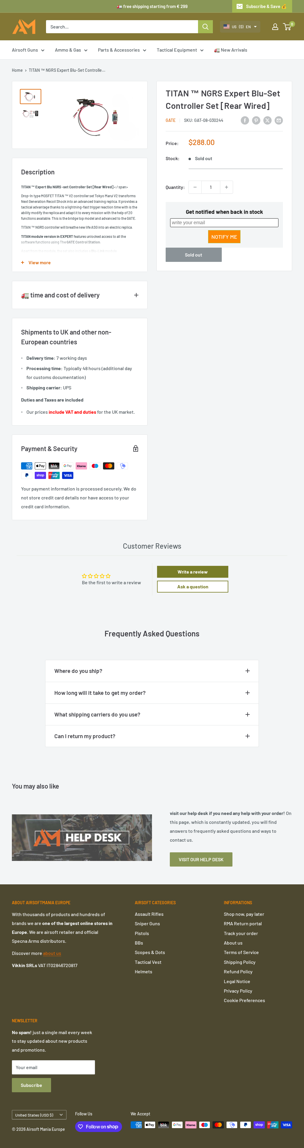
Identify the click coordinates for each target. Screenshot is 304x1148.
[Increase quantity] (226, 187)
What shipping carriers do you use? (97, 714)
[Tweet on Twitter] (267, 120)
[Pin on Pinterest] (256, 120)
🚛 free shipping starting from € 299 (152, 6)
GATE (170, 120)
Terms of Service (241, 952)
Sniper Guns (147, 923)
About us (233, 942)
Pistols (142, 933)
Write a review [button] (193, 571)
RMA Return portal (243, 923)
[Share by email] (279, 120)
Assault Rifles (149, 914)
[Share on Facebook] (245, 120)
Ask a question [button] (192, 586)
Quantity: (175, 187)
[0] (287, 26)
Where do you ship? (78, 670)
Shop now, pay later (244, 914)
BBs (139, 942)
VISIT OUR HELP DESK (201, 859)
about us (52, 953)
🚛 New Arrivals (230, 49)
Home (17, 70)
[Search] (205, 26)
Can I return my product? (84, 736)
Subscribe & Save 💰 (266, 6)
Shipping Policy (240, 962)
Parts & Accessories (119, 49)
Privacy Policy (238, 990)
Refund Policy (238, 971)
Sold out (193, 254)
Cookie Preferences (244, 1000)
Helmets (143, 971)
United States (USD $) (34, 1114)
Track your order (241, 933)
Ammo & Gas (68, 49)
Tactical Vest (148, 962)
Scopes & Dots (150, 952)
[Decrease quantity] (195, 187)
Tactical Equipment (177, 49)
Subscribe (31, 1085)
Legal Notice (237, 981)
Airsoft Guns (25, 49)
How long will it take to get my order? (100, 692)
